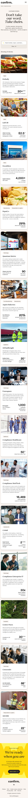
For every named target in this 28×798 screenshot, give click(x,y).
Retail (5, 76)
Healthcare (6, 436)
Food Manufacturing (8, 301)
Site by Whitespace (14, 796)
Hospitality (6, 621)
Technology (6, 253)
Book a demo (13, 771)
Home (2, 6)
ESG (15, 790)
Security (19, 790)
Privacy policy (10, 790)
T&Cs (8, 789)
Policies (4, 789)
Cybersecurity (6, 527)
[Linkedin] (14, 784)
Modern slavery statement (16, 789)
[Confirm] (6, 2)
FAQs (24, 789)
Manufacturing (6, 208)
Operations (6, 344)
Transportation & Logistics (17, 208)
